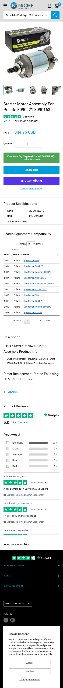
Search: (16, 249)
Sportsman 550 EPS (33, 266)
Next (48, 320)
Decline (30, 671)
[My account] (49, 6)
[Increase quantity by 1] (37, 144)
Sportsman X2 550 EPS (35, 278)
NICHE (7, 121)
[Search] (55, 15)
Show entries (31, 244)
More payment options (31, 188)
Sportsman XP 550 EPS (35, 289)
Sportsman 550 (31, 260)
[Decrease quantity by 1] (18, 144)
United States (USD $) (14, 604)
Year (6, 254)
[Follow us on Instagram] (12, 620)
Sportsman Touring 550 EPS (37, 272)
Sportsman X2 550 (33, 312)
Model (26, 254)
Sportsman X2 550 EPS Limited (39, 283)
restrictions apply (31, 159)
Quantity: (8, 143)
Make (16, 254)
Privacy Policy (47, 654)
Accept (29, 663)
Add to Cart (31, 170)
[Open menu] (5, 5)
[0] (56, 6)
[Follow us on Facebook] (6, 620)
